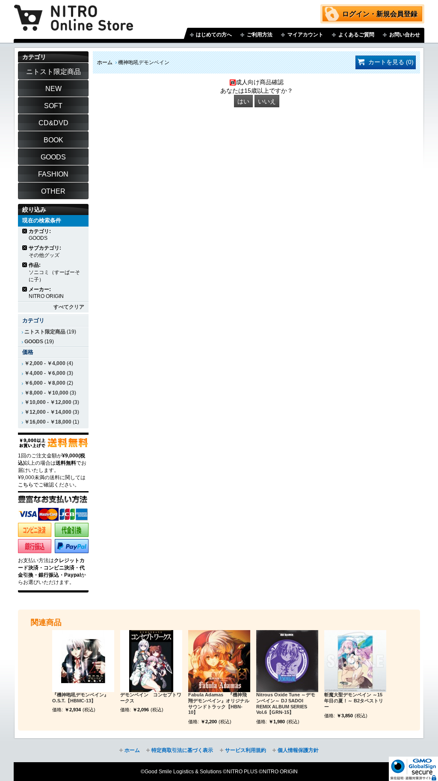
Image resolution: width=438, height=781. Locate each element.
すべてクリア (68, 307)
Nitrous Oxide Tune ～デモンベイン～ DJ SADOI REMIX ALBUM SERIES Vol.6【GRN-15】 (285, 703)
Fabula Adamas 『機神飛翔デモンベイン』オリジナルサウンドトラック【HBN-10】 (218, 703)
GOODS (33, 342)
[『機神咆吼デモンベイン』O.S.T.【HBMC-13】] (83, 661)
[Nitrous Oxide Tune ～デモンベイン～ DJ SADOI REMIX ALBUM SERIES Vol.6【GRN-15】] (287, 661)
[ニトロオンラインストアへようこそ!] (73, 11)
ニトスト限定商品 (44, 332)
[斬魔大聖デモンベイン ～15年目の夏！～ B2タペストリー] (355, 661)
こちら (25, 485)
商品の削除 (25, 231)
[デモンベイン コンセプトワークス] (151, 661)
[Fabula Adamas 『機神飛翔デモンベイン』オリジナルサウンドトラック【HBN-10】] (219, 661)
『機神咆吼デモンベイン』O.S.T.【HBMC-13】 (80, 697)
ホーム (104, 62)
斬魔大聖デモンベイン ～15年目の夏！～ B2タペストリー (353, 700)
